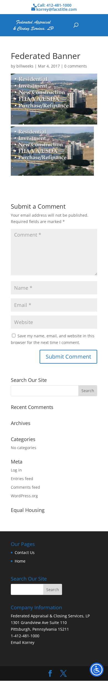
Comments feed (25, 487)
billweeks (25, 66)
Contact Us (25, 552)
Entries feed (22, 478)
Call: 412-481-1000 (54, 5)
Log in (16, 470)
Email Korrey (22, 642)
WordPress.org (24, 495)
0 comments (75, 66)
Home (20, 561)
